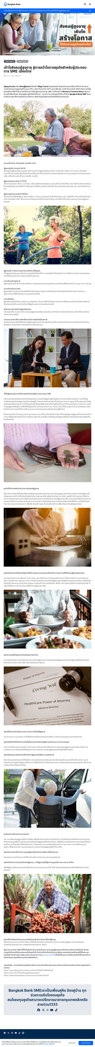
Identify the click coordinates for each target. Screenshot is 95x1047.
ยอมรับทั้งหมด (85, 1043)
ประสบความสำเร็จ (49, 955)
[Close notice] (90, 10)
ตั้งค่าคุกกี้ (72, 1043)
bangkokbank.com (63, 11)
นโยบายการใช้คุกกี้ (48, 1044)
